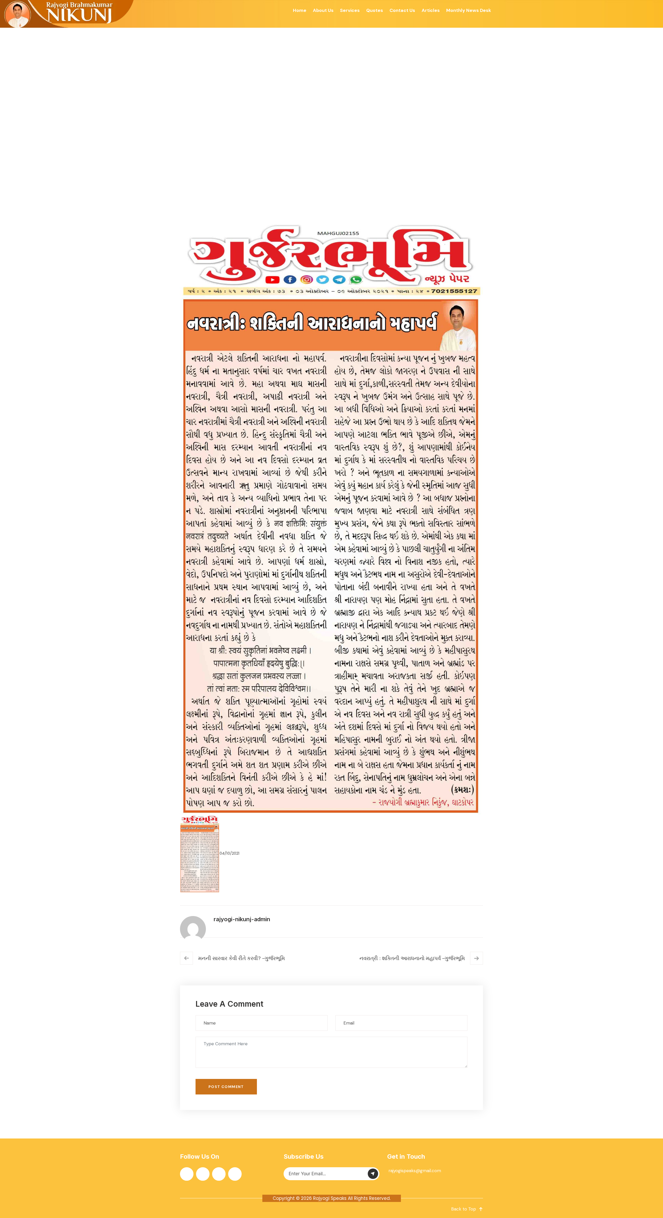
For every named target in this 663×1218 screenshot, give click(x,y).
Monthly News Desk (468, 10)
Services (350, 10)
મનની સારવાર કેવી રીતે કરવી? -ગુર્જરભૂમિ (241, 958)
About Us (323, 10)
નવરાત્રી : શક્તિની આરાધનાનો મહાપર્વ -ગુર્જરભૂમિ (412, 958)
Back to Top (463, 1209)
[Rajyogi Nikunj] (67, 14)
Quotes (374, 10)
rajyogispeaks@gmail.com (414, 1170)
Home (299, 10)
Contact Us (402, 10)
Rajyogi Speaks (330, 1198)
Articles (431, 10)
